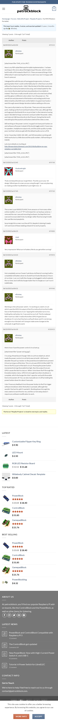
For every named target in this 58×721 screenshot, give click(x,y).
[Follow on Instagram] (9, 615)
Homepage (6, 19)
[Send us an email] (19, 615)
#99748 (52, 162)
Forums (13, 19)
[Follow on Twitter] (14, 615)
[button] (3, 8)
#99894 (52, 255)
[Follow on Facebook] (4, 615)
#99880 (52, 231)
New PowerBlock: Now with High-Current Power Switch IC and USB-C (31, 654)
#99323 (52, 45)
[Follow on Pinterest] (24, 615)
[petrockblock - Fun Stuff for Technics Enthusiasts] (29, 9)
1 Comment (17, 638)
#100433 (51, 329)
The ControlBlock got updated (23, 644)
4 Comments (17, 658)
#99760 (52, 191)
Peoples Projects (36, 19)
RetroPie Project (23, 19)
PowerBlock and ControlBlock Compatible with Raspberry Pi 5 (31, 633)
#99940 (52, 288)
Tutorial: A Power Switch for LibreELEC (27, 664)
